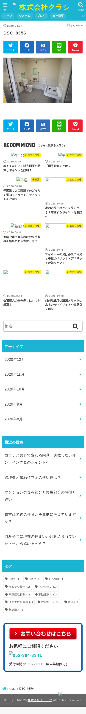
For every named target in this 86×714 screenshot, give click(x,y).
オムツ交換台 (19, 586)
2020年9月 (14, 404)
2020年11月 (15, 374)
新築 (73, 602)
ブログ (41, 15)
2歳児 (14, 579)
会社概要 (58, 15)
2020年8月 (14, 419)
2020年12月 (15, 359)
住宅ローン (50, 602)
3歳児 (34, 579)
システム (24, 15)
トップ (8, 15)
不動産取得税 (19, 594)
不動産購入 (47, 594)
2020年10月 (15, 389)
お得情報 (56, 579)
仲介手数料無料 (21, 602)
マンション (47, 586)
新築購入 (16, 609)
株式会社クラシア (40, 700)
